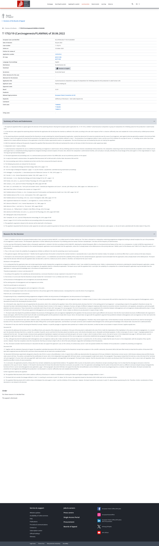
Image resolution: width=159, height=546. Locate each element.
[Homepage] (3, 28)
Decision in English (64, 68)
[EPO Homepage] (23, 4)
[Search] (132, 4)
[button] (79, 121)
